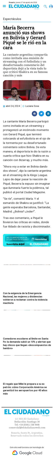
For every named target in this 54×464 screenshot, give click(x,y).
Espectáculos (12, 19)
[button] (4, 5)
